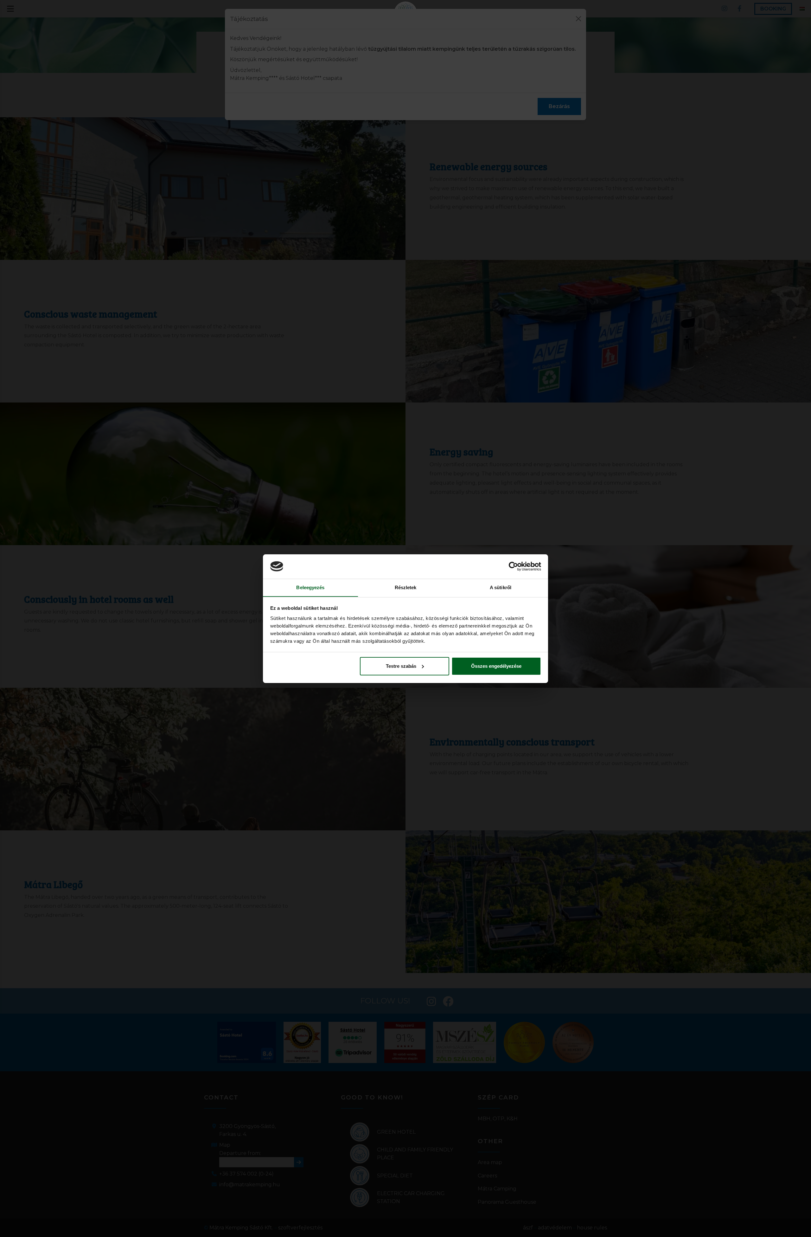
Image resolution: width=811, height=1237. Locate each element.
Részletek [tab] (406, 587)
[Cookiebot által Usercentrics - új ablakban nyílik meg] (513, 566)
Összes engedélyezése (496, 666)
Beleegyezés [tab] (310, 587)
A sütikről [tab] (500, 587)
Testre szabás (401, 666)
